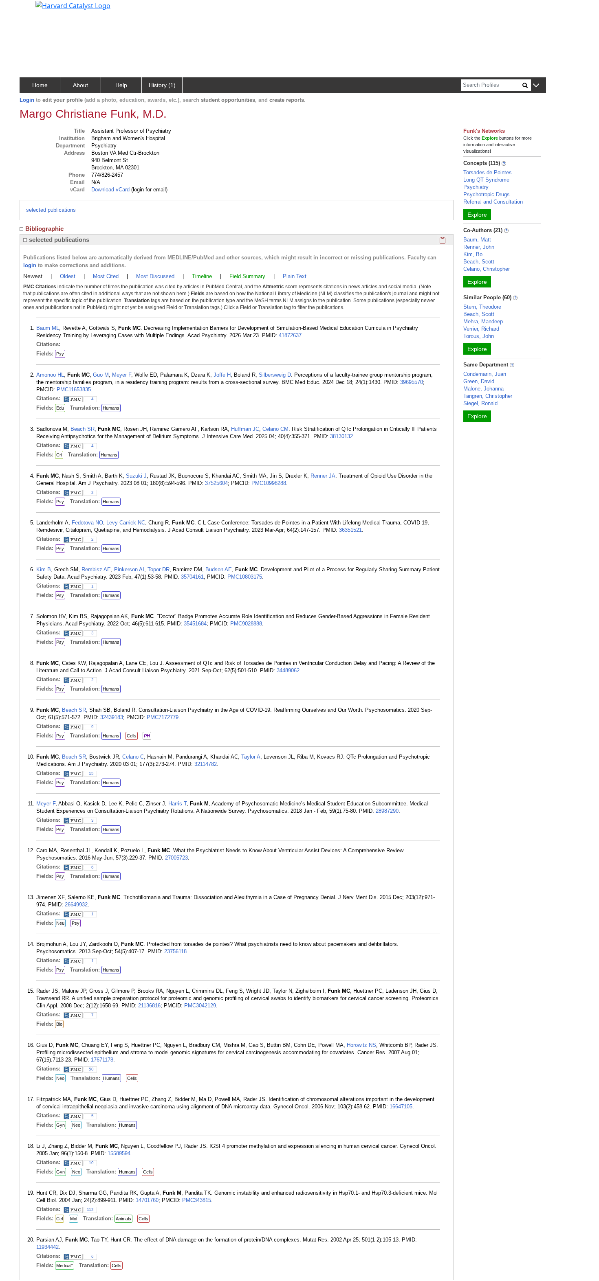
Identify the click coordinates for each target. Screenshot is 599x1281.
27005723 (176, 858)
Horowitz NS (361, 1045)
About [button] (80, 85)
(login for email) (148, 189)
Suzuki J (136, 476)
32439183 (111, 717)
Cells (132, 735)
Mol (73, 1218)
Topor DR (159, 569)
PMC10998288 (268, 483)
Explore (477, 214)
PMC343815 (196, 1200)
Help (121, 85)
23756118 (175, 951)
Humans (111, 408)
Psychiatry (476, 187)
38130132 (341, 436)
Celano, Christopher (486, 269)
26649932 (76, 905)
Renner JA (323, 476)
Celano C (133, 757)
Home (40, 85)
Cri (59, 454)
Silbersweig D (275, 375)
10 (91, 1162)
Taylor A (250, 757)
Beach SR (82, 429)
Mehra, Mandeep (483, 321)
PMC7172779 (162, 717)
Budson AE (218, 569)
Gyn (60, 1125)
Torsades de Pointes (487, 172)
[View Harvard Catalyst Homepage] (72, 4)
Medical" (64, 1265)
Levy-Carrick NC (125, 523)
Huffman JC (245, 429)
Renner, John (478, 247)
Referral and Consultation (493, 202)
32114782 (205, 764)
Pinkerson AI (129, 569)
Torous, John (478, 336)
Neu (60, 923)
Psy (60, 353)
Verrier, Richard (481, 329)
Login (27, 100)
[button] (536, 86)
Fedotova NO (87, 523)
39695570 (411, 382)
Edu (60, 408)
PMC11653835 (74, 389)
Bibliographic (44, 228)
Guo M (101, 375)
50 (91, 1069)
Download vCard (110, 189)
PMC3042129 (200, 1005)
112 (90, 1209)
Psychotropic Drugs (486, 194)
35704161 (192, 577)
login (29, 265)
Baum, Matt (477, 240)
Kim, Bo (472, 254)
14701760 (147, 1200)
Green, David (478, 381)
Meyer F (121, 375)
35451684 (195, 624)
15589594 (119, 1153)
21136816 (149, 1005)
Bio (59, 1024)
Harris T (177, 804)
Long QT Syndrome (486, 180)
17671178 (102, 1060)
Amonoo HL (50, 375)
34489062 (288, 670)
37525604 (216, 483)
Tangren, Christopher (487, 396)
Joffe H (222, 375)
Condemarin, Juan (484, 374)
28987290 (387, 811)
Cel (59, 1218)
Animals (123, 1218)
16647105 (401, 1106)
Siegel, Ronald (480, 403)
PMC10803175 (244, 577)
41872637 (290, 335)
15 (91, 773)
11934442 (47, 1247)
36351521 (350, 530)
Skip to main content (34, 9)
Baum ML (47, 328)
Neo (60, 1078)
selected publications (51, 210)
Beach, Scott (478, 262)
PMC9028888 (246, 624)
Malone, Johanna (483, 389)
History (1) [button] (162, 85)
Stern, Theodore (482, 307)
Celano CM (275, 429)
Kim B (43, 569)
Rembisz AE (96, 569)
